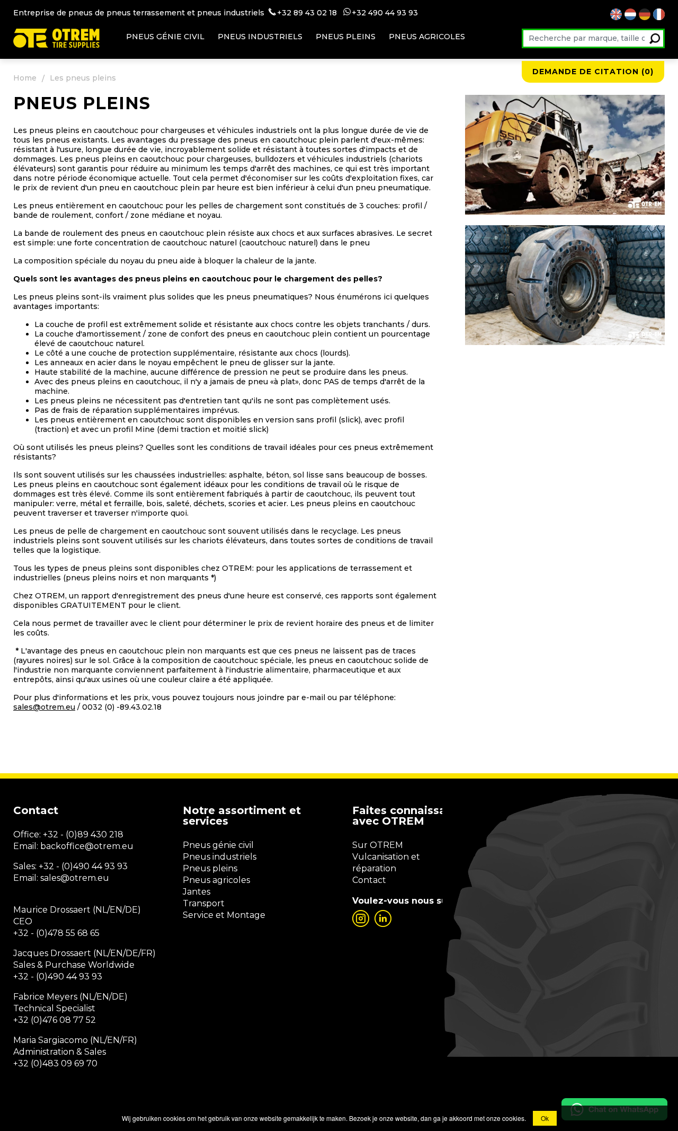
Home (25, 78)
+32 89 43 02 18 (307, 12)
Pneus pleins (346, 36)
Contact (369, 880)
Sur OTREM (377, 845)
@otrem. (103, 846)
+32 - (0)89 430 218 (83, 834)
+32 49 (365, 12)
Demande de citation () (593, 71)
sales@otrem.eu (44, 707)
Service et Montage (224, 915)
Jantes (196, 892)
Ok (545, 1118)
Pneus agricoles (427, 36)
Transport (204, 903)
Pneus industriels (260, 36)
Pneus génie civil (165, 36)
